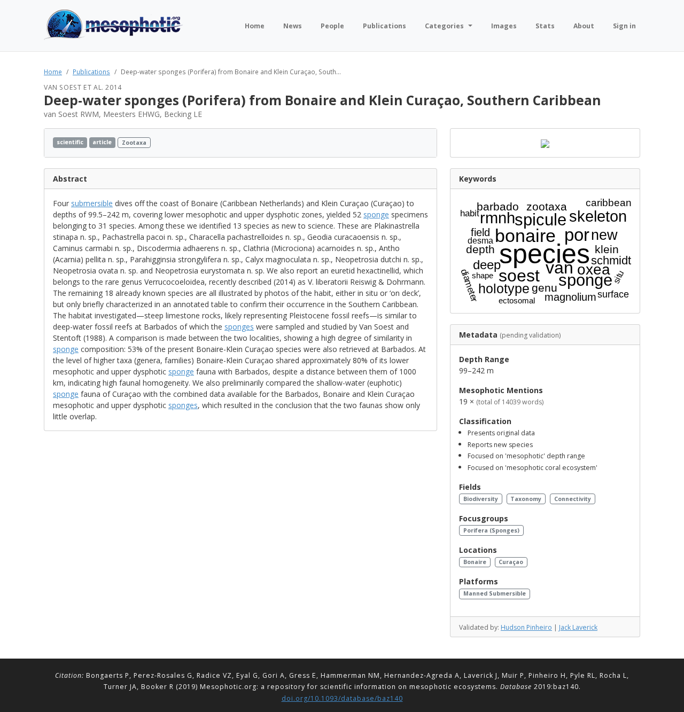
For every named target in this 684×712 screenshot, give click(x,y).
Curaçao (511, 562)
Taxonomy (525, 499)
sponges (239, 327)
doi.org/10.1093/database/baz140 (342, 698)
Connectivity (572, 499)
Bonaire (474, 562)
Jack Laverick (578, 627)
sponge (376, 214)
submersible (92, 203)
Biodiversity (480, 499)
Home (53, 71)
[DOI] (415, 142)
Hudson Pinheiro (526, 627)
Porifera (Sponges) (491, 530)
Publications (91, 71)
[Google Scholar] (425, 142)
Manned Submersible (494, 593)
